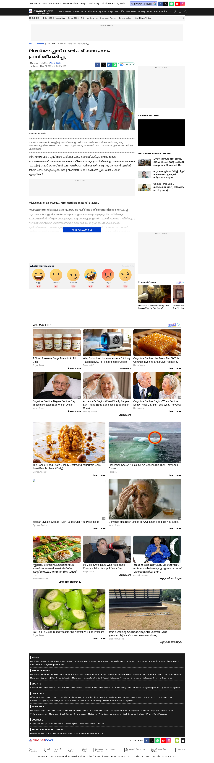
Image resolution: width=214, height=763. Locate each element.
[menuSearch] (185, 12)
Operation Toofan (108, 18)
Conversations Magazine (85, 714)
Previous (178, 18)
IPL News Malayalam (142, 688)
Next (183, 18)
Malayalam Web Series (169, 674)
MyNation (121, 3)
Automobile (160, 11)
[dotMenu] (171, 11)
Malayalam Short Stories (60, 714)
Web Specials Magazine (134, 714)
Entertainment (89, 11)
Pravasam (131, 11)
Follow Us (129, 65)
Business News (37, 724)
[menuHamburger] (180, 12)
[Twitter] (165, 4)
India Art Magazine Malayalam (95, 710)
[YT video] (177, 4)
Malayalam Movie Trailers (144, 674)
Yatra (149, 11)
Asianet (41, 740)
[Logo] (42, 11)
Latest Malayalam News (85, 661)
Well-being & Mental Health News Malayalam (112, 701)
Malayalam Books (119, 710)
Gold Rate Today (143, 18)
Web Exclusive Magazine (110, 714)
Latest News (64, 11)
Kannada (57, 3)
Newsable (47, 3)
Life (122, 11)
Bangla (97, 3)
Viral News (59, 665)
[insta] (182, 4)
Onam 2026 (73, 18)
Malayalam (35, 3)
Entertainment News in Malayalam (67, 674)
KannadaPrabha (70, 3)
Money (141, 11)
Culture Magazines (38, 714)
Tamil (90, 3)
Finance (100, 724)
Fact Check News (87, 724)
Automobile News (54, 724)
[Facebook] (160, 4)
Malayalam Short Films (95, 674)
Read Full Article (82, 230)
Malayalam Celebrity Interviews (157, 678)
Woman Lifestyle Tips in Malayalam (46, 701)
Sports (102, 11)
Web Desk (55, 63)
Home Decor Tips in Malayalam (158, 697)
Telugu (82, 3)
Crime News (141, 661)
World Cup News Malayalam (166, 688)
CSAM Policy (84, 750)
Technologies (71, 724)
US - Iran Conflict (89, 18)
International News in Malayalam (164, 661)
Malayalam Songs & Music (96, 678)
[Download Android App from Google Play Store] (177, 740)
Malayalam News (38, 661)
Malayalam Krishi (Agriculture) (66, 710)
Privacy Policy (71, 750)
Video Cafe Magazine (157, 714)
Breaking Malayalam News (60, 661)
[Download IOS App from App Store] (182, 740)
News (76, 11)
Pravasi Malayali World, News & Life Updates (51, 733)
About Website (33, 750)
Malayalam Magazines (40, 710)
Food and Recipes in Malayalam (101, 697)
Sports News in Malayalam (42, 688)
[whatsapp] (171, 4)
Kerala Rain (60, 18)
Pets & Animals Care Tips (77, 701)
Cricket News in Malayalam (69, 688)
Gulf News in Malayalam (41, 665)
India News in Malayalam (109, 661)
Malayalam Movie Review (119, 674)
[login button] (176, 12)
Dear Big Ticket (96, 733)
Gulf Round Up (81, 733)
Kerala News (128, 661)
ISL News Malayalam (121, 688)
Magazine (113, 11)
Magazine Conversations (162, 710)
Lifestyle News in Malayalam (43, 697)
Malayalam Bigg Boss (40, 678)
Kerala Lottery (126, 18)
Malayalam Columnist (139, 710)
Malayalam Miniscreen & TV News (125, 678)
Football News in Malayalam (97, 688)
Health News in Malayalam (129, 697)
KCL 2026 (47, 18)
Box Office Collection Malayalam (66, 678)
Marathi (111, 3)
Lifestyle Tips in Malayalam (71, 697)
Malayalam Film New (39, 674)
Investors (181, 749)
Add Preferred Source (141, 4)
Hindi (104, 3)
